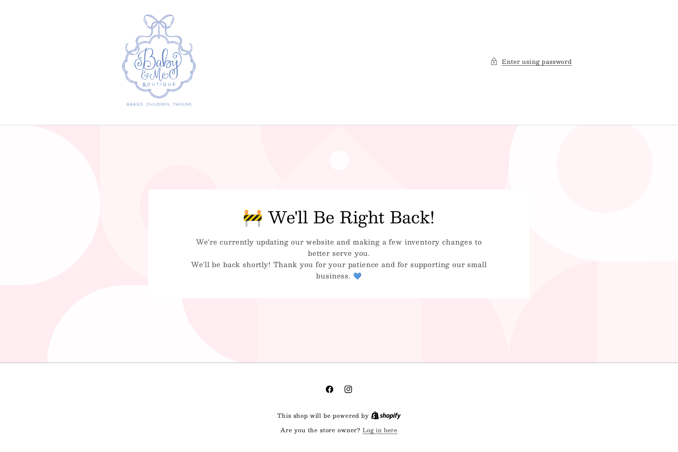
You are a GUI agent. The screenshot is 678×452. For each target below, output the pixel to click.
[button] (531, 61)
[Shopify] (386, 415)
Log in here (380, 430)
